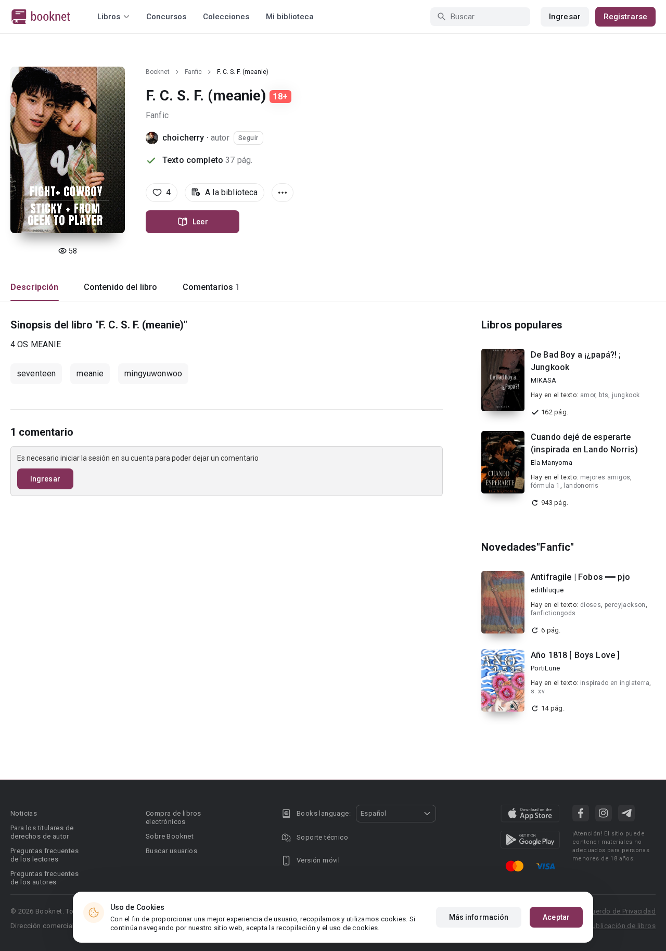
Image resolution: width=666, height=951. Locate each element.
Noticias (23, 813)
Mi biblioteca (290, 16)
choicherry (183, 138)
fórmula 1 (545, 485)
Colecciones (226, 16)
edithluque (547, 590)
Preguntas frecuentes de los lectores (44, 855)
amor (588, 395)
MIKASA (544, 380)
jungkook (625, 395)
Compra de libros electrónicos (173, 817)
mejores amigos (605, 477)
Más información (479, 917)
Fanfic (193, 71)
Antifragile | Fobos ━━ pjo (580, 577)
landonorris (580, 485)
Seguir (248, 138)
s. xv (538, 691)
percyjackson (625, 604)
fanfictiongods (553, 613)
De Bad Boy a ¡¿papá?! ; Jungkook (576, 361)
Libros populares (521, 325)
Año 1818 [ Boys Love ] (575, 655)
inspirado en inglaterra (614, 683)
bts (603, 395)
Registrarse (625, 16)
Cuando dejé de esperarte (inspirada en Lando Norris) (584, 443)
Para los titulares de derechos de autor (41, 832)
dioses (590, 604)
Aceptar (556, 917)
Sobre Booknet (170, 836)
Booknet (158, 71)
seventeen (36, 373)
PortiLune (545, 668)
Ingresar (565, 16)
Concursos (166, 16)
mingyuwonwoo (153, 373)
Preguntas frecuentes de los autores (44, 878)
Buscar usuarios (171, 851)
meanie (90, 373)
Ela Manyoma (551, 462)
